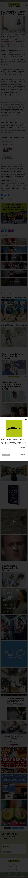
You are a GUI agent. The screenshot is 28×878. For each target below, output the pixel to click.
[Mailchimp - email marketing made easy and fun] (22, 454)
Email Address (5, 448)
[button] (26, 419)
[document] (14, 439)
